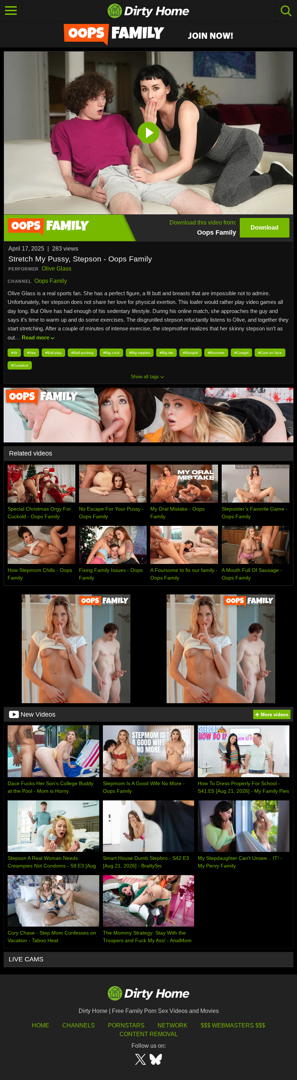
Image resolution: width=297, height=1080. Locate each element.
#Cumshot (19, 365)
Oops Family (50, 281)
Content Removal (149, 1034)
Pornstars (126, 1025)
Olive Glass (56, 268)
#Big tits (166, 353)
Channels (78, 1025)
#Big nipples (139, 353)
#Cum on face (270, 353)
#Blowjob (190, 353)
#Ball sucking (82, 353)
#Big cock (111, 353)
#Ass (31, 353)
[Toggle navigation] (11, 11)
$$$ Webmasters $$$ (233, 1025)
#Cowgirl (241, 353)
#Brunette (216, 353)
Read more (35, 337)
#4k (14, 353)
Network (173, 1025)
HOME (40, 1025)
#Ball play (53, 353)
